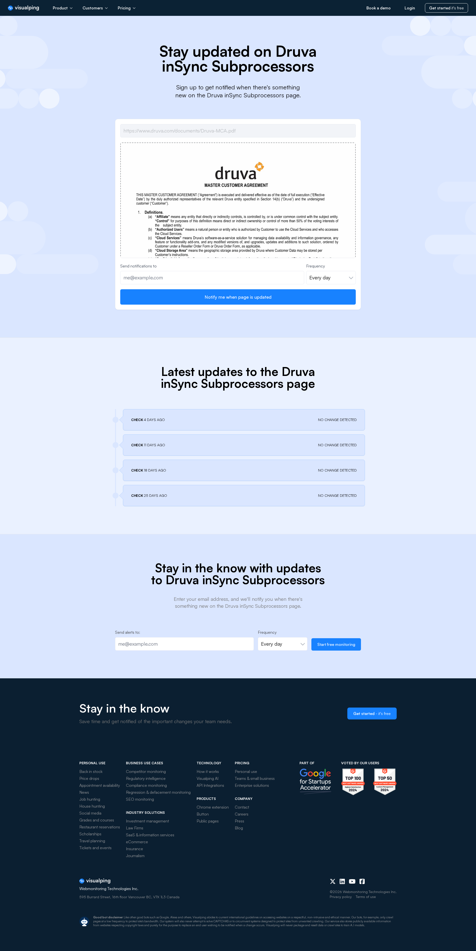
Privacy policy (341, 897)
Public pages (208, 821)
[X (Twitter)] (333, 881)
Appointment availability (99, 785)
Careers (241, 814)
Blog (239, 827)
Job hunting (89, 799)
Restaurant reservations (99, 826)
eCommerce (137, 841)
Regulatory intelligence (146, 778)
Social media (90, 813)
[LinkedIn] (342, 881)
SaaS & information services (150, 834)
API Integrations (210, 785)
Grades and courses (96, 820)
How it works (208, 771)
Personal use (246, 771)
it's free (446, 7)
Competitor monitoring (146, 771)
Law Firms (134, 827)
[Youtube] (352, 881)
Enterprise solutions (252, 785)
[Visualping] (23, 8)
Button (203, 814)
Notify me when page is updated (238, 297)
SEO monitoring (140, 799)
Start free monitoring (336, 644)
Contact (242, 807)
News (84, 792)
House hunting (92, 806)
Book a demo (378, 7)
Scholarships (90, 833)
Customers (93, 7)
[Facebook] (362, 881)
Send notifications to (138, 266)
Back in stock (90, 771)
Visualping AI (207, 778)
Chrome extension (213, 807)
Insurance (134, 848)
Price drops (89, 778)
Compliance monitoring (146, 785)
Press (239, 821)
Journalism (135, 855)
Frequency (315, 266)
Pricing (124, 7)
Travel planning (92, 840)
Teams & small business (255, 778)
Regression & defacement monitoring (158, 792)
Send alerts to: (127, 632)
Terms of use (366, 897)
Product (60, 7)
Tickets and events (95, 847)
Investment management (147, 821)
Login (410, 7)
